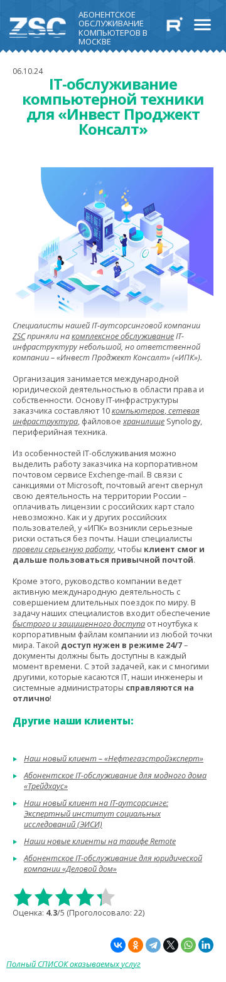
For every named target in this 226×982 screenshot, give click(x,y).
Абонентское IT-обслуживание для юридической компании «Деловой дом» (113, 863)
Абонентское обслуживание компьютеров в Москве (113, 26)
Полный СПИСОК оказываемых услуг (73, 964)
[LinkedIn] (205, 945)
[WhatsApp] (188, 945)
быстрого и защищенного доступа (79, 624)
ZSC (19, 336)
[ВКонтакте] (118, 945)
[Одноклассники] (135, 945)
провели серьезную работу (63, 549)
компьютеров (138, 410)
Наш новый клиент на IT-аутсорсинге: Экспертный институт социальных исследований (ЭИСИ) (96, 814)
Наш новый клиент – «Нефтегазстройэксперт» (113, 758)
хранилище (143, 421)
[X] (170, 945)
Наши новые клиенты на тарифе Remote (100, 841)
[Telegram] (153, 945)
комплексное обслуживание (123, 336)
